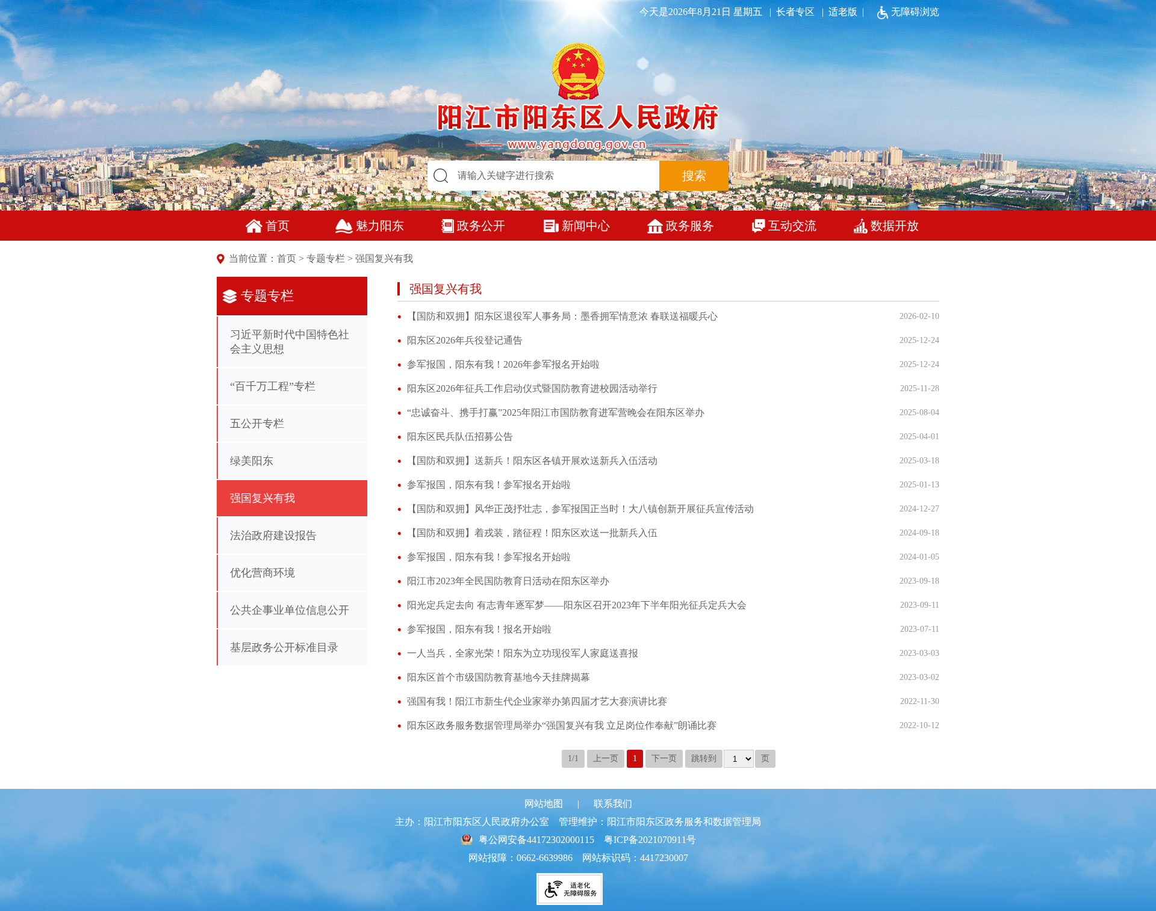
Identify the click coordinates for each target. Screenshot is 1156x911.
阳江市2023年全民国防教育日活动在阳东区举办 (508, 581)
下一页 (664, 758)
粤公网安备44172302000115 (536, 840)
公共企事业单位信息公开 (289, 610)
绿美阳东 (251, 461)
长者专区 (790, 12)
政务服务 (690, 225)
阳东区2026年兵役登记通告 (465, 340)
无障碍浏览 (915, 12)
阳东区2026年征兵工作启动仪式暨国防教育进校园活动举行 (532, 388)
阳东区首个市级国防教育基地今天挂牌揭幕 (498, 677)
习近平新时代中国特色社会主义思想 (289, 342)
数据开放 (895, 225)
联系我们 (613, 803)
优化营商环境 (262, 573)
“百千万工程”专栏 (272, 386)
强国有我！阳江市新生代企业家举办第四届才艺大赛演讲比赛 (537, 701)
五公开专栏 (257, 424)
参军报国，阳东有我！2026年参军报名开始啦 (503, 364)
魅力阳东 (380, 225)
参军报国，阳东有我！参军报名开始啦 (489, 485)
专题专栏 (325, 258)
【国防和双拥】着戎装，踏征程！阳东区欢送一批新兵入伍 (532, 533)
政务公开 (481, 225)
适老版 (843, 12)
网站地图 (543, 803)
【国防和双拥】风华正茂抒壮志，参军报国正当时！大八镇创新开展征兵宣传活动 (580, 509)
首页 (278, 225)
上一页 (605, 758)
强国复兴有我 (384, 258)
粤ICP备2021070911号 (650, 840)
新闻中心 (586, 225)
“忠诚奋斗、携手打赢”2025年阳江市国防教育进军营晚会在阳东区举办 (555, 412)
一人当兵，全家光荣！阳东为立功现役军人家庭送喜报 (522, 653)
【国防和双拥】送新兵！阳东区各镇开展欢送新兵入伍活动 (532, 461)
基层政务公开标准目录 (284, 647)
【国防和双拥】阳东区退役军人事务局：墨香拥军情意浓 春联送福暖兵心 (562, 316)
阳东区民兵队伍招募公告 (460, 436)
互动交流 (792, 225)
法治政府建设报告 (273, 536)
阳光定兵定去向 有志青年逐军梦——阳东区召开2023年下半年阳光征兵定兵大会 (577, 605)
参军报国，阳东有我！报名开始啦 (479, 629)
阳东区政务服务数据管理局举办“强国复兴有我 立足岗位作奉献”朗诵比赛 (561, 725)
